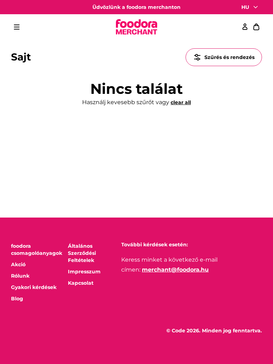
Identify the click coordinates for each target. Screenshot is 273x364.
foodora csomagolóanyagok (36, 249)
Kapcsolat (80, 283)
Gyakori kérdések (34, 287)
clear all (181, 102)
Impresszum (84, 271)
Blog (17, 298)
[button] (16, 27)
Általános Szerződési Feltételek (82, 253)
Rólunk (20, 276)
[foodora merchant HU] (136, 27)
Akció (18, 264)
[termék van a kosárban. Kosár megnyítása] (256, 27)
